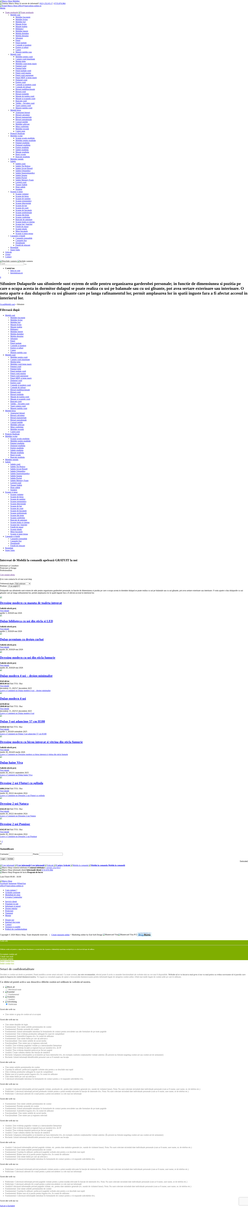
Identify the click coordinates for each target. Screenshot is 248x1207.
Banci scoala (21, 154)
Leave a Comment (25, 690)
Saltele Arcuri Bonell (24, 168)
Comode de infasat (23, 87)
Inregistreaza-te (16, 273)
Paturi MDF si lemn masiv (26, 78)
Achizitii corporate (12, 892)
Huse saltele (20, 187)
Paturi (18, 40)
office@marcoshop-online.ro (11, 886)
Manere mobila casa (24, 52)
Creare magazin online (60, 934)
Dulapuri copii (21, 80)
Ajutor (7, 254)
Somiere (19, 189)
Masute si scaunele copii (25, 98)
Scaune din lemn (22, 215)
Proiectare (9, 911)
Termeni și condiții (12, 927)
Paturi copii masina (23, 73)
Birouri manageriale (24, 117)
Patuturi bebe (21, 68)
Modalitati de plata (12, 895)
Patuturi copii (21, 66)
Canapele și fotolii (17, 236)
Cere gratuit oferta (7, 575)
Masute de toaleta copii (25, 96)
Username (4, 854)
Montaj (8, 915)
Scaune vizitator (22, 194)
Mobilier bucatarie (23, 17)
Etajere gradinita (22, 147)
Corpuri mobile (22, 122)
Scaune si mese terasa (24, 233)
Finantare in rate (11, 904)
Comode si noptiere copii (26, 84)
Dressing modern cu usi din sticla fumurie (27, 657)
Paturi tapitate (21, 43)
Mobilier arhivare (23, 124)
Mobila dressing (22, 36)
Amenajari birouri (23, 112)
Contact (8, 257)
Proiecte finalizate (17, 133)
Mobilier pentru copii (24, 57)
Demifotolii (20, 243)
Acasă (2, 304)
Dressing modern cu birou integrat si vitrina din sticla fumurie (41, 742)
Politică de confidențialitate (16, 929)
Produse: (3, 586)
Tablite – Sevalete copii (25, 103)
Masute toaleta (21, 26)
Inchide (10, 859)
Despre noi (9, 920)
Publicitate (12, 1004)
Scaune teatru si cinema (25, 222)
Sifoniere (19, 38)
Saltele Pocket (21, 178)
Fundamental (13, 994)
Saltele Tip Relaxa (23, 166)
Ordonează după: (7, 583)
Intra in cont (15, 271)
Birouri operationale (24, 119)
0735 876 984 (47, 870)
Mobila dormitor (22, 33)
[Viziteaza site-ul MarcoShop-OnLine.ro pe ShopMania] (144, 934)
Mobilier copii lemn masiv (26, 64)
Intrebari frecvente (12, 922)
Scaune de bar (21, 205)
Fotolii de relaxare (23, 245)
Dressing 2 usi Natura (14, 803)
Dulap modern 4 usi (13, 698)
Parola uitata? (244, 861)
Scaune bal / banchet (24, 224)
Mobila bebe (21, 61)
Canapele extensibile (24, 238)
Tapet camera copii (23, 105)
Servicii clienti (11, 901)
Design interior (11, 908)
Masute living (21, 24)
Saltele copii (20, 164)
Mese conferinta (22, 126)
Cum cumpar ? (11, 890)
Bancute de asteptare (24, 219)
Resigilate (14, 247)
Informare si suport (13, 906)
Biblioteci (19, 29)
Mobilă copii (15, 54)
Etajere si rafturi (22, 47)
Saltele (13, 161)
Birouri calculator (23, 115)
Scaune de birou (22, 196)
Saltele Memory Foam (25, 180)
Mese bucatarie (22, 231)
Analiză (11, 999)
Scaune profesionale (24, 212)
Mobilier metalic (17, 159)
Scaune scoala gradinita (25, 138)
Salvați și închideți (7, 1206)
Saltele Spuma (21, 175)
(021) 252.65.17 (46, 3)
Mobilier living (22, 19)
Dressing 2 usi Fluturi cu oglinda (21, 783)
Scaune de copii (22, 208)
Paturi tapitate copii (23, 71)
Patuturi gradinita (22, 143)
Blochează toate (14, 989)
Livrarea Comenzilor (13, 897)
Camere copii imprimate (25, 59)
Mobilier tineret (22, 31)
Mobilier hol (21, 22)
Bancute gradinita (23, 157)
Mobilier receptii (22, 129)
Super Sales (15, 250)
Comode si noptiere (23, 45)
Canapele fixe (21, 240)
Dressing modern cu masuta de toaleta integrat (31, 603)
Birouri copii (21, 91)
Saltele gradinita (22, 150)
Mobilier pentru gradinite (26, 140)
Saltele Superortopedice (25, 173)
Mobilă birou (15, 110)
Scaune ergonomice (24, 201)
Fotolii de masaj (22, 226)
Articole (8, 252)
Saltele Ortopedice (23, 171)
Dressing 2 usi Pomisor (15, 824)
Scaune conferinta (23, 217)
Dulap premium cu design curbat (22, 639)
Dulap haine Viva (11, 762)
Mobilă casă (15, 15)
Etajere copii (21, 82)
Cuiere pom (20, 131)
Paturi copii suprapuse (24, 75)
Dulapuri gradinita (23, 145)
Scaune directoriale (23, 203)
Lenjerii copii (21, 182)
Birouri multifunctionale (25, 89)
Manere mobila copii (24, 108)
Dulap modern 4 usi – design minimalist (26, 675)
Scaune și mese (16, 192)
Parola (35, 854)
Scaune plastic (21, 229)
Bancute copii (21, 101)
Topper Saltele (21, 185)
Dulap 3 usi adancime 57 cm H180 (22, 721)
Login (3, 859)
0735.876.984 (59, 3)
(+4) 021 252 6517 (53, 868)
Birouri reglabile (22, 94)
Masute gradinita (22, 152)
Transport (9, 913)
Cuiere (18, 50)
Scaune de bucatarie (24, 210)
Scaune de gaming (23, 199)
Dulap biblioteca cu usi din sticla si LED (26, 621)
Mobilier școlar (16, 136)
